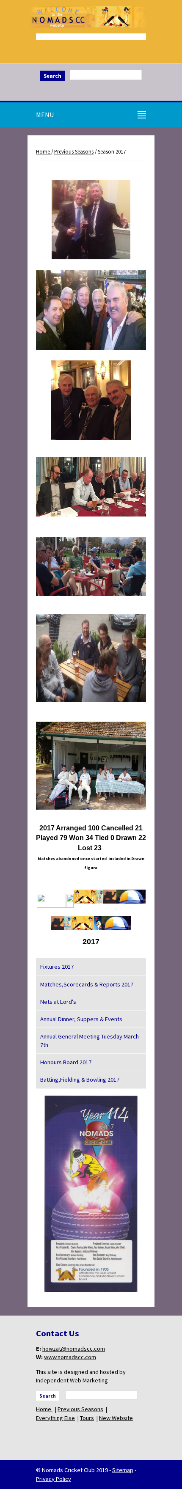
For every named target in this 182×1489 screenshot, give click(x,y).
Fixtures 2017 (57, 966)
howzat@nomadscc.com (73, 1348)
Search (52, 75)
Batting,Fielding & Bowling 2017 (79, 1079)
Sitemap (122, 1470)
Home (43, 151)
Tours (87, 1418)
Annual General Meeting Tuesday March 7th (89, 1041)
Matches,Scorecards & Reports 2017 (86, 984)
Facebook (91, 89)
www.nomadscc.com (70, 1357)
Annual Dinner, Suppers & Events (81, 1019)
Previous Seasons (74, 151)
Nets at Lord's (58, 1001)
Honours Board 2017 (65, 1062)
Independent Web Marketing (72, 1380)
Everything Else (55, 1418)
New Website (116, 1418)
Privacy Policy (53, 1479)
